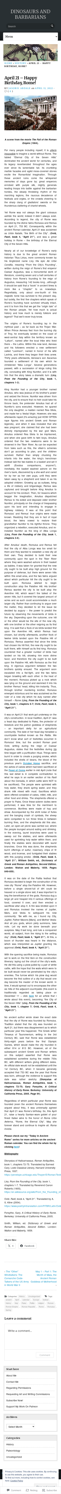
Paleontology (13, 1450)
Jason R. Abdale (19, 88)
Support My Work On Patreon (22, 1406)
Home (8, 63)
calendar (26, 1299)
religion (41, 1303)
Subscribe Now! (14, 1400)
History (20, 63)
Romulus (51, 1306)
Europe (36, 1299)
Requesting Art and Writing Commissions (28, 1394)
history (8, 1303)
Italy (16, 1303)
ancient (9, 1299)
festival (45, 1299)
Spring (8, 1310)
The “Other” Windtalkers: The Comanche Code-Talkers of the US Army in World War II (16, 1278)
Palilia (32, 1303)
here (31, 995)
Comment (44, 1355)
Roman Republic (28, 1306)
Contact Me (12, 1381)
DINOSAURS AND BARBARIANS (30, 14)
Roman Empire (12, 1306)
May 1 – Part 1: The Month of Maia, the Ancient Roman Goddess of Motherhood (44, 1276)
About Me (11, 1375)
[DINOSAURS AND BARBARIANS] (30, 52)
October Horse (31, 763)
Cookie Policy (16, 1480)
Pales (24, 1303)
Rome (41, 1306)
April (17, 1299)
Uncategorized (34, 1296)
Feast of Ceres (17, 770)
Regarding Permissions (18, 1387)
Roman (51, 1303)
